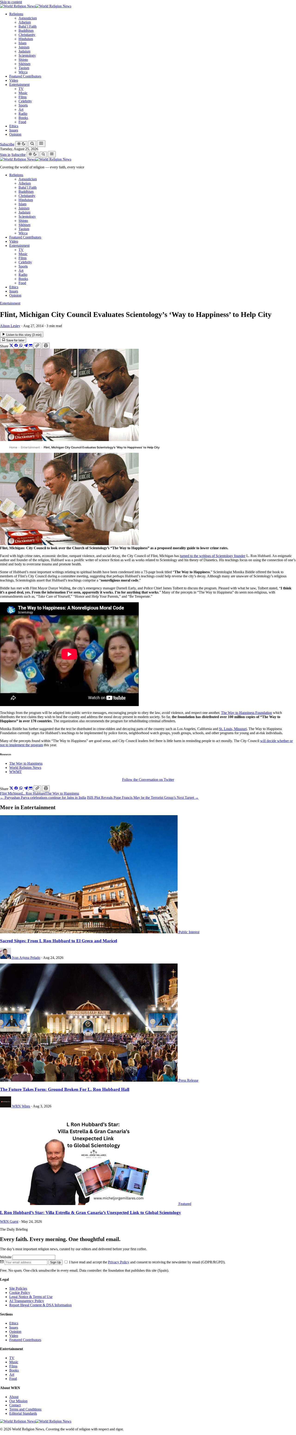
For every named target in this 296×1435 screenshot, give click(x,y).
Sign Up (55, 1262)
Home (13, 447)
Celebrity (25, 101)
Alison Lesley (10, 326)
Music (23, 93)
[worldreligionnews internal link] (35, 6)
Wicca (23, 72)
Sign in (5, 155)
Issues (13, 130)
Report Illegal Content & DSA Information (40, 1305)
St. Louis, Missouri (233, 729)
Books (23, 118)
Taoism (23, 68)
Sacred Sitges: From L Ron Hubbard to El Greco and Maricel (58, 940)
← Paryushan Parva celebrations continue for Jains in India (43, 798)
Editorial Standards (23, 1413)
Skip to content (11, 2)
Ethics (13, 126)
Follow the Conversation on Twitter (148, 780)
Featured (185, 1204)
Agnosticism (27, 18)
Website (6, 1257)
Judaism (24, 51)
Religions (16, 14)
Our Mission (18, 1401)
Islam (22, 43)
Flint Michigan (11, 793)
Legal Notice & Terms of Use (30, 1297)
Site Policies (18, 1288)
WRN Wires (21, 1106)
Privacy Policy (118, 1262)
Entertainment (19, 85)
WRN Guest (9, 1221)
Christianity (26, 35)
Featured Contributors (25, 76)
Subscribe (7, 144)
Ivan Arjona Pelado (26, 958)
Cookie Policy (19, 1293)
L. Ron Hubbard (34, 793)
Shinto (23, 60)
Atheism (24, 22)
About (13, 1397)
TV (21, 89)
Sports (23, 105)
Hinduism (25, 39)
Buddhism (26, 31)
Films (22, 97)
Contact (15, 1405)
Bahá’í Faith (27, 26)
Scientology (27, 55)
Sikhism (24, 64)
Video (13, 80)
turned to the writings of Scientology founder (212, 556)
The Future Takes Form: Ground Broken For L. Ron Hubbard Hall (64, 1089)
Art (20, 109)
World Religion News (25, 768)
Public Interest (189, 932)
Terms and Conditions (25, 1409)
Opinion (15, 134)
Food (22, 122)
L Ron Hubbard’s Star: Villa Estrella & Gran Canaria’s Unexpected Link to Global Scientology (90, 1212)
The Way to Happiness (26, 763)
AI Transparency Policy (26, 1301)
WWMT (15, 772)
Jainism (23, 47)
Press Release (188, 1080)
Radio (22, 114)
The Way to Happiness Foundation (246, 713)
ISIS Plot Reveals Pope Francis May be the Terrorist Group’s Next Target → (143, 798)
